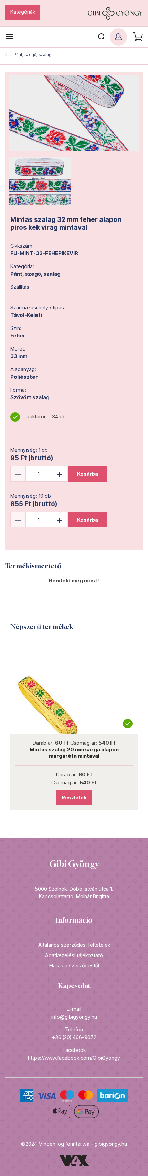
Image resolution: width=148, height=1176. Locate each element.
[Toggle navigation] (9, 37)
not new (74, 686)
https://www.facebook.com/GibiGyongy (74, 1058)
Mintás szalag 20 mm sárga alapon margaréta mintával (74, 752)
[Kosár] (136, 37)
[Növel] (59, 474)
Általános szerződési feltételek (74, 944)
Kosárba (87, 474)
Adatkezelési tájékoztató (74, 955)
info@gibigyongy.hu (74, 1016)
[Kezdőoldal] (115, 13)
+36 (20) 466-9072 (74, 1037)
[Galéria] (74, 113)
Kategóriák (22, 12)
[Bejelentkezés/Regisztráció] (118, 37)
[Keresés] (101, 37)
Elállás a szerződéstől (74, 965)
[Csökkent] (18, 474)
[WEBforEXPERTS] (74, 1159)
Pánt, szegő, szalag (33, 54)
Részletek (74, 797)
